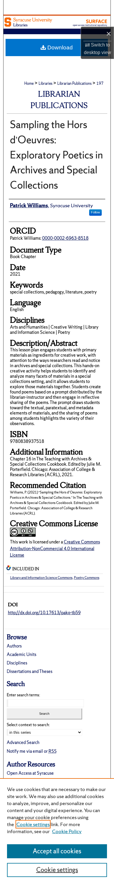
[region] (57, 831)
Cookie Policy (67, 831)
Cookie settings (33, 824)
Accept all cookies (57, 851)
